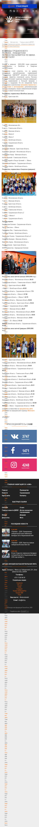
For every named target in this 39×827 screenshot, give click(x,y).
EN (36, 11)
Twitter (19, 587)
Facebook (20, 583)
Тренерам (7, 179)
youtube (24, 11)
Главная (7, 15)
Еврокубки (7, 320)
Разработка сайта (15, 611)
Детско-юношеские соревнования (26, 511)
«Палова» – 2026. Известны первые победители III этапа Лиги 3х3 (22, 543)
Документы (7, 77)
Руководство (24, 490)
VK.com (19, 585)
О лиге (22, 507)
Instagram (19, 589)
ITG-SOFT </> (25, 611)
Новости (7, 281)
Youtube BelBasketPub (19, 591)
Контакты (7, 65)
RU (33, 11)
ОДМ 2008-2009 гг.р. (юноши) (6, 748)
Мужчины (7, 420)
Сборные (7, 296)
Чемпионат (7, 300)
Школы (6, 210)
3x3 (5, 494)
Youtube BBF (19, 593)
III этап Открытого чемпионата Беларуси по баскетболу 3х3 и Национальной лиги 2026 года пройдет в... (24, 555)
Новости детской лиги (7, 551)
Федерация (7, 292)
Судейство (7, 265)
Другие (6, 576)
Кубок (6, 304)
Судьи (6, 277)
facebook (17, 11)
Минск (6, 214)
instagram (27, 11)
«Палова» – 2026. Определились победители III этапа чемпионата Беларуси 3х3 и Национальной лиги (22, 533)
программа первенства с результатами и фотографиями (19, 86)
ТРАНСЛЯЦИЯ (19, 6)
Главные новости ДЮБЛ (10, 510)
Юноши (6, 560)
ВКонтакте (31, 411)
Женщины (7, 447)
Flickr (19, 595)
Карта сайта (6, 495)
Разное (6, 324)
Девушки (7, 564)
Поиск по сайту (11, 11)
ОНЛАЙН (5, 507)
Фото (6, 572)
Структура (7, 38)
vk (14, 11)
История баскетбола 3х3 (7, 523)
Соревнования (25, 493)
